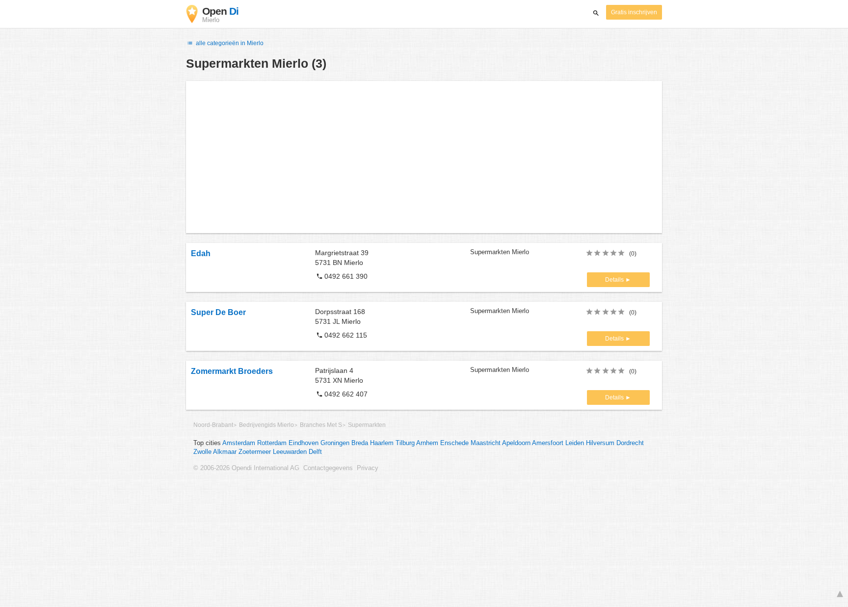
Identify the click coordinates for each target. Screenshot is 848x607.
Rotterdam (272, 443)
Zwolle (202, 452)
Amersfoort (547, 443)
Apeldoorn (516, 443)
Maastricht (486, 443)
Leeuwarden (290, 452)
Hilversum (600, 443)
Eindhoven (303, 443)
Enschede (454, 443)
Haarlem (382, 443)
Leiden (574, 443)
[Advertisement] (424, 157)
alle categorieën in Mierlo (229, 43)
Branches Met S (321, 425)
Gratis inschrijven (634, 12)
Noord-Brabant (213, 425)
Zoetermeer (254, 452)
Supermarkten (367, 425)
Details (615, 279)
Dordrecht (630, 443)
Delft (315, 452)
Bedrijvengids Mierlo (266, 425)
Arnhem (427, 443)
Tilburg (405, 443)
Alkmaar (225, 452)
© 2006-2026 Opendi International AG (246, 468)
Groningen (334, 443)
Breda (359, 443)
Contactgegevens (328, 468)
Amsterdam (238, 443)
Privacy (367, 468)
